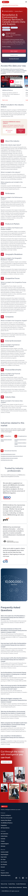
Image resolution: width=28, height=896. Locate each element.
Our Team (3, 859)
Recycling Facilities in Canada (20, 446)
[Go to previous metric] (11, 590)
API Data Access (14, 27)
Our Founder (4, 862)
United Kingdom (5, 843)
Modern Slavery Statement (15, 887)
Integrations (4, 825)
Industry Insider (4, 852)
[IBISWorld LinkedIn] (16, 878)
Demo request (14, 51)
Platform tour (21, 130)
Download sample (9, 131)
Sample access (14, 55)
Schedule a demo (6, 762)
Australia (3, 838)
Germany (3, 846)
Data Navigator (4, 854)
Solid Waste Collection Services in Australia (9, 458)
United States (4, 836)
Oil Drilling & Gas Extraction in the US (8, 454)
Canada (3, 841)
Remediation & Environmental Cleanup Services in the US (12, 456)
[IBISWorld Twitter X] (19, 878)
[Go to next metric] (16, 590)
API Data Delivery (5, 828)
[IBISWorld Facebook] (23, 878)
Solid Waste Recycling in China (7, 460)
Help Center (4, 857)
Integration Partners (6, 29)
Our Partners (4, 864)
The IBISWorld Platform (6, 823)
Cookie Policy (11, 884)
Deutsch (3, 867)
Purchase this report (14, 58)
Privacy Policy (4, 887)
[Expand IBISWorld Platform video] (12, 81)
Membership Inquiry (5, 875)
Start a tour (5, 100)
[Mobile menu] (26, 2)
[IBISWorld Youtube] (26, 878)
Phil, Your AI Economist (6, 818)
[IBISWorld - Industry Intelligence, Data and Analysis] (5, 2)
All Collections (4, 833)
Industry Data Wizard (6, 820)
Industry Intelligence (6, 815)
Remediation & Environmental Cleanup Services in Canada (11, 5)
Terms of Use (4, 884)
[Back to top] (25, 893)
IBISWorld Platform (6, 27)
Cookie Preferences (21, 884)
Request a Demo (5, 872)
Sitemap (25, 887)
